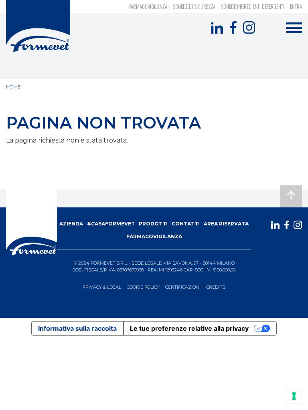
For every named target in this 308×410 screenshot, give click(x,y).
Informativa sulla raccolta (77, 328)
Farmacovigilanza (148, 6)
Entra (296, 6)
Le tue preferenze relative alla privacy (189, 328)
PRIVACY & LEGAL (102, 287)
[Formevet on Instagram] (249, 27)
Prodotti (153, 224)
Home (13, 87)
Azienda (71, 224)
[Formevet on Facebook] (233, 27)
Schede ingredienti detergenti (252, 6)
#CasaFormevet (111, 224)
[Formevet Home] (38, 26)
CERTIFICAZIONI (183, 287)
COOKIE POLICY (143, 287)
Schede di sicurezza (194, 6)
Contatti (186, 224)
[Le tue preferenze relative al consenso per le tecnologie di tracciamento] (294, 396)
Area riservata (226, 224)
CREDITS (215, 287)
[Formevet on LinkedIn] (217, 27)
